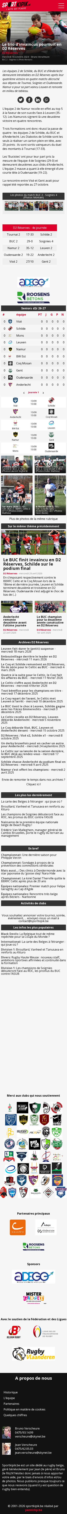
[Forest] (55, 1119)
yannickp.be (33, 1510)
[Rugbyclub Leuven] (10, 1169)
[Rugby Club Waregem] (46, 1132)
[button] (26, 206)
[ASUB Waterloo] (21, 1157)
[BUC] (3, 1192)
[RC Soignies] (22, 1132)
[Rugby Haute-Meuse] (56, 1132)
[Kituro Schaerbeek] (57, 1168)
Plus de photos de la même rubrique (33, 519)
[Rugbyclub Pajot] (46, 1107)
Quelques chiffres (15, 1415)
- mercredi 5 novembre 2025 (31, 720)
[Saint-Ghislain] (34, 1119)
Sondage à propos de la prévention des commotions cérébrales (27, 864)
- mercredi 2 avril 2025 (33, 771)
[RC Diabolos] (57, 1107)
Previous (10, 206)
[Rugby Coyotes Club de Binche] (35, 1107)
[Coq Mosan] (23, 1168)
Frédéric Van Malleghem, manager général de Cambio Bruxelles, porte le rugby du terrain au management (32, 833)
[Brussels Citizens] (44, 1119)
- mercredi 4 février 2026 (28, 684)
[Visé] (21, 1180)
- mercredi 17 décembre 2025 (32, 692)
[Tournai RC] (57, 1180)
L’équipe (9, 1398)
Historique (11, 1392)
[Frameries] (10, 1133)
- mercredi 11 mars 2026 (29, 658)
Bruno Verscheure (40, 57)
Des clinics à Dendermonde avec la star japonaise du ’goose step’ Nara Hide (33, 872)
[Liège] (46, 1156)
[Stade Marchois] (45, 1144)
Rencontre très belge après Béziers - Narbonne (29, 895)
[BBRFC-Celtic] (9, 1156)
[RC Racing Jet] (57, 1144)
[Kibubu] (45, 1180)
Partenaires (11, 1404)
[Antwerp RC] (9, 1180)
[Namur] (23, 1119)
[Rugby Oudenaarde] (34, 1144)
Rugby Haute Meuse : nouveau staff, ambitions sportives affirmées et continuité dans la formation (33, 960)
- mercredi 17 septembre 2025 (32, 754)
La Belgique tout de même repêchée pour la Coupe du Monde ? (27, 935)
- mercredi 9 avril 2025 (33, 763)
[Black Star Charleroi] (22, 1107)
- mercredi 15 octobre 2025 (32, 729)
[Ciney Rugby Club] (12, 1192)
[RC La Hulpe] (48, 1192)
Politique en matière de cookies (24, 1409)
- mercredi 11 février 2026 (32, 676)
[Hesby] (10, 1107)
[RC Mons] (57, 1157)
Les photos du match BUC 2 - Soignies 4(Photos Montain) (33, 196)
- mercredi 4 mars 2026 (33, 667)
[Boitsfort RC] (11, 1119)
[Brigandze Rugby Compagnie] (36, 1192)
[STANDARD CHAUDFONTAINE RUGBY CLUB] (23, 1192)
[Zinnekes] (61, 1192)
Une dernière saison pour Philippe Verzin (29, 856)
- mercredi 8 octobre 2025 (32, 737)
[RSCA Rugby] (33, 1180)
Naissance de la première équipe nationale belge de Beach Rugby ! (29, 823)
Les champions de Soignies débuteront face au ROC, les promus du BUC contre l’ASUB (32, 816)
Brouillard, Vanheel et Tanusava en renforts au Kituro (32, 808)
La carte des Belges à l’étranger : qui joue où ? (31, 801)
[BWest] (34, 1168)
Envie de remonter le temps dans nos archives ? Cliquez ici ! (33, 782)
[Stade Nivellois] (9, 1144)
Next (57, 206)
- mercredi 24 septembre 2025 (33, 745)
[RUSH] (35, 1132)
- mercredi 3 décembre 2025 (33, 709)
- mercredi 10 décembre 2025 (32, 700)
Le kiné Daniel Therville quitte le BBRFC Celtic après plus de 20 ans (33, 880)
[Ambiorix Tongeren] (22, 1144)
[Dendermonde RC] (45, 1169)
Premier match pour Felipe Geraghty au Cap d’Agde (33, 887)
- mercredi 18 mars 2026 (28, 650)
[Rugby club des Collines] (34, 1156)
